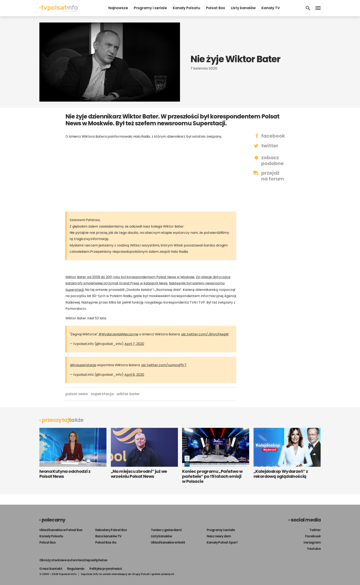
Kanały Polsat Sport (222, 542)
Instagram (312, 542)
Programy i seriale (150, 7)
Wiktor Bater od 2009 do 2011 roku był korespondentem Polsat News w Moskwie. (130, 277)
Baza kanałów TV (108, 536)
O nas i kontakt (50, 568)
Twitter (315, 530)
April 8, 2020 (134, 374)
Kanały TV (270, 7)
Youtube (314, 548)
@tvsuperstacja (83, 365)
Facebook (313, 536)
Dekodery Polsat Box (111, 530)
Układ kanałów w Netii (168, 542)
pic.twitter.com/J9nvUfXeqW (205, 334)
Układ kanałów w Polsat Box (60, 530)
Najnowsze (118, 7)
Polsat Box (215, 7)
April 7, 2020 (134, 343)
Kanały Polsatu (186, 7)
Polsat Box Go (105, 542)
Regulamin (75, 568)
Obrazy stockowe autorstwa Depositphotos (73, 560)
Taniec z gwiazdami (166, 530)
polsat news (76, 393)
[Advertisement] (150, 175)
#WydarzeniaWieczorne (118, 334)
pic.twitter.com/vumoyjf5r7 (163, 365)
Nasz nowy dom (219, 536)
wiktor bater (128, 393)
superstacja (102, 393)
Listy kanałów (243, 7)
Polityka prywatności (105, 568)
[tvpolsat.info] (58, 10)
